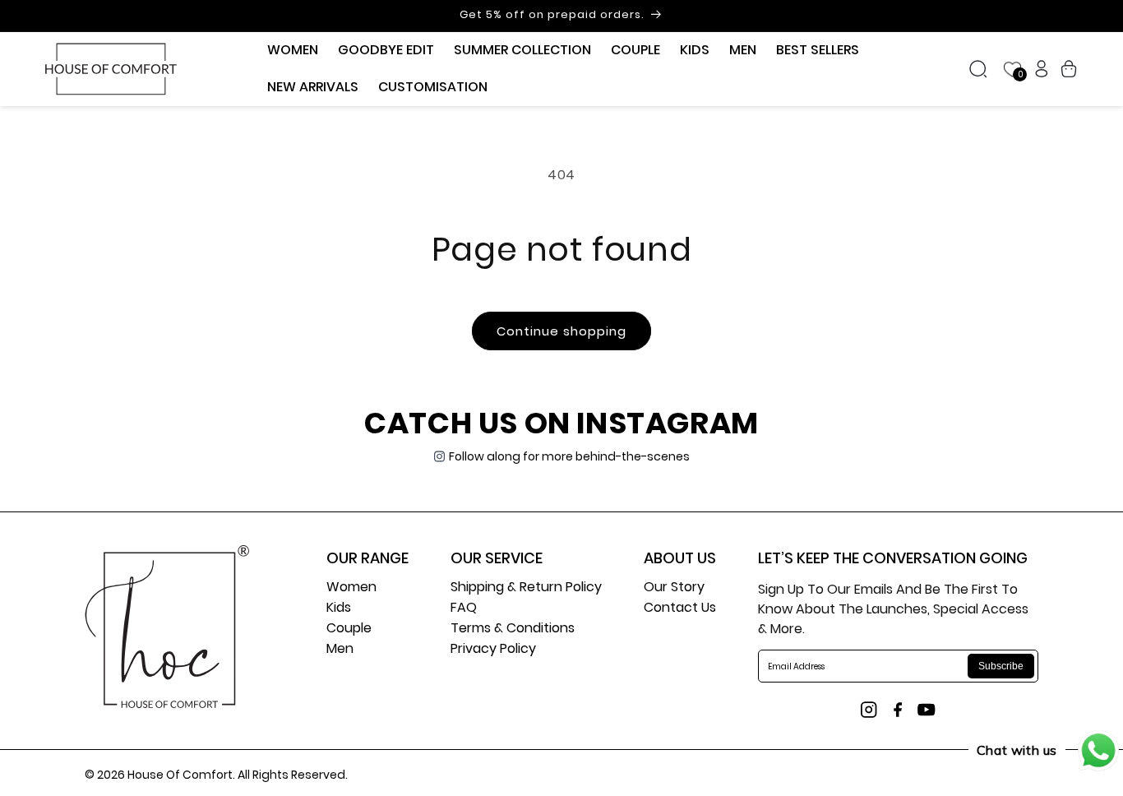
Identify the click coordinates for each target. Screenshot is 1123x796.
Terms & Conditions (513, 629)
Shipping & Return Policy (526, 588)
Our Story (674, 588)
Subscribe (1001, 666)
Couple (349, 629)
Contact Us (680, 609)
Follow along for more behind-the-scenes (569, 456)
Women (351, 588)
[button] (292, 50)
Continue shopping (561, 331)
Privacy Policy (493, 650)
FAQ (464, 609)
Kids (338, 609)
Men (340, 650)
